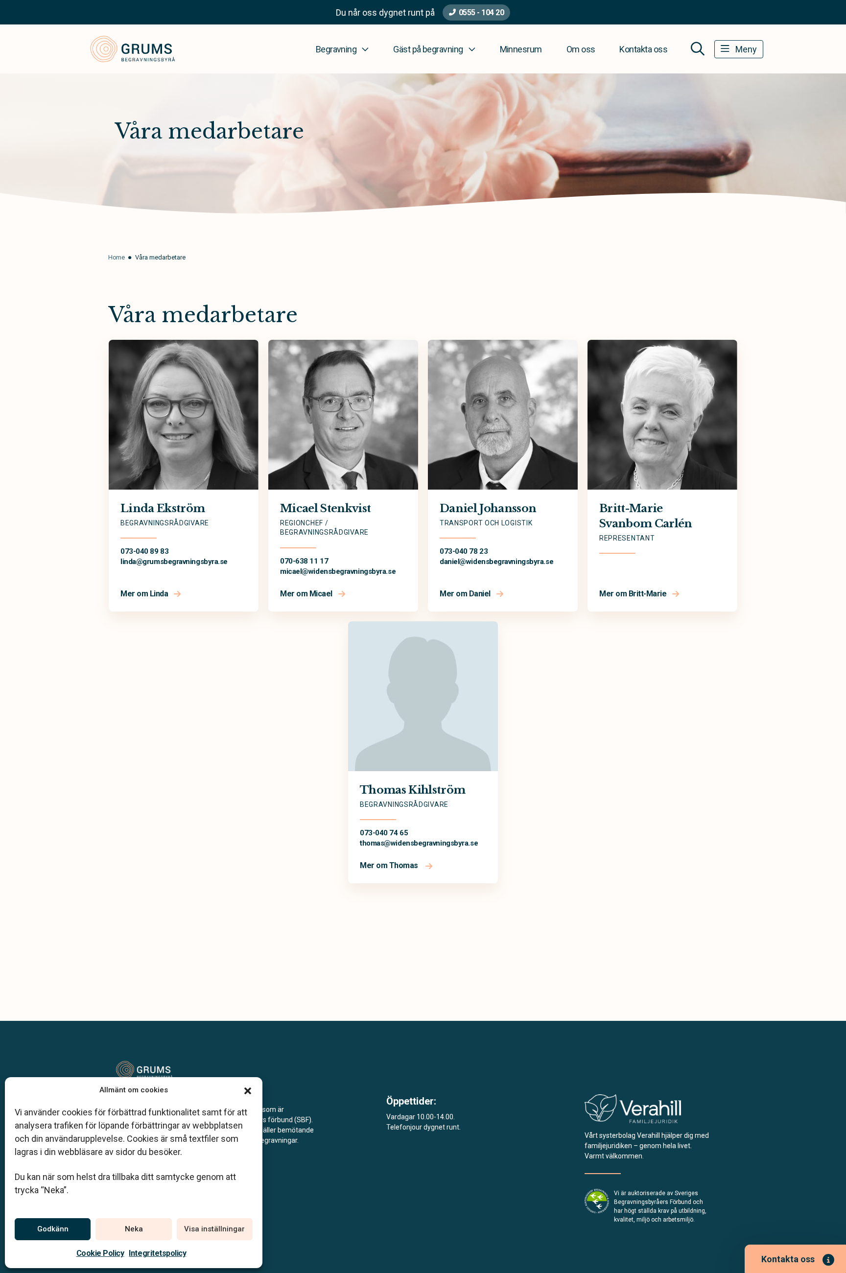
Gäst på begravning (428, 49)
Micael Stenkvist (325, 508)
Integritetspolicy (157, 1253)
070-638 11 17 (304, 561)
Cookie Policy (100, 1253)
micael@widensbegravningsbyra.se (338, 571)
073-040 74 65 (384, 832)
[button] (248, 1090)
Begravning (336, 49)
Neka (134, 1229)
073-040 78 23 (464, 551)
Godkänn (53, 1229)
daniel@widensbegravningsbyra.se (496, 561)
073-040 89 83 (144, 551)
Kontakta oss (643, 49)
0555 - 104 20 (481, 12)
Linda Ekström (162, 508)
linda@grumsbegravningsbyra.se (174, 561)
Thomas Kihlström (412, 790)
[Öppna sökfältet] (697, 49)
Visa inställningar (214, 1229)
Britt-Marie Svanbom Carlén (645, 516)
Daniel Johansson (488, 508)
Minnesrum (521, 49)
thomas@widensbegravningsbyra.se (419, 843)
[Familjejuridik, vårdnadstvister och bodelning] (633, 1111)
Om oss (580, 49)
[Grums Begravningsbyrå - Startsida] (167, 1070)
